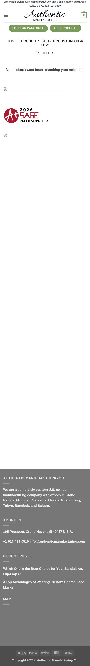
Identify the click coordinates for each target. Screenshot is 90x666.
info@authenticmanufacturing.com (57, 541)
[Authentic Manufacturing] (45, 15)
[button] (5, 15)
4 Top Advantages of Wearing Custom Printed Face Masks (43, 584)
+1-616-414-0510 (16, 541)
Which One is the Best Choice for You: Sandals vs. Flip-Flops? (43, 571)
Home (12, 41)
